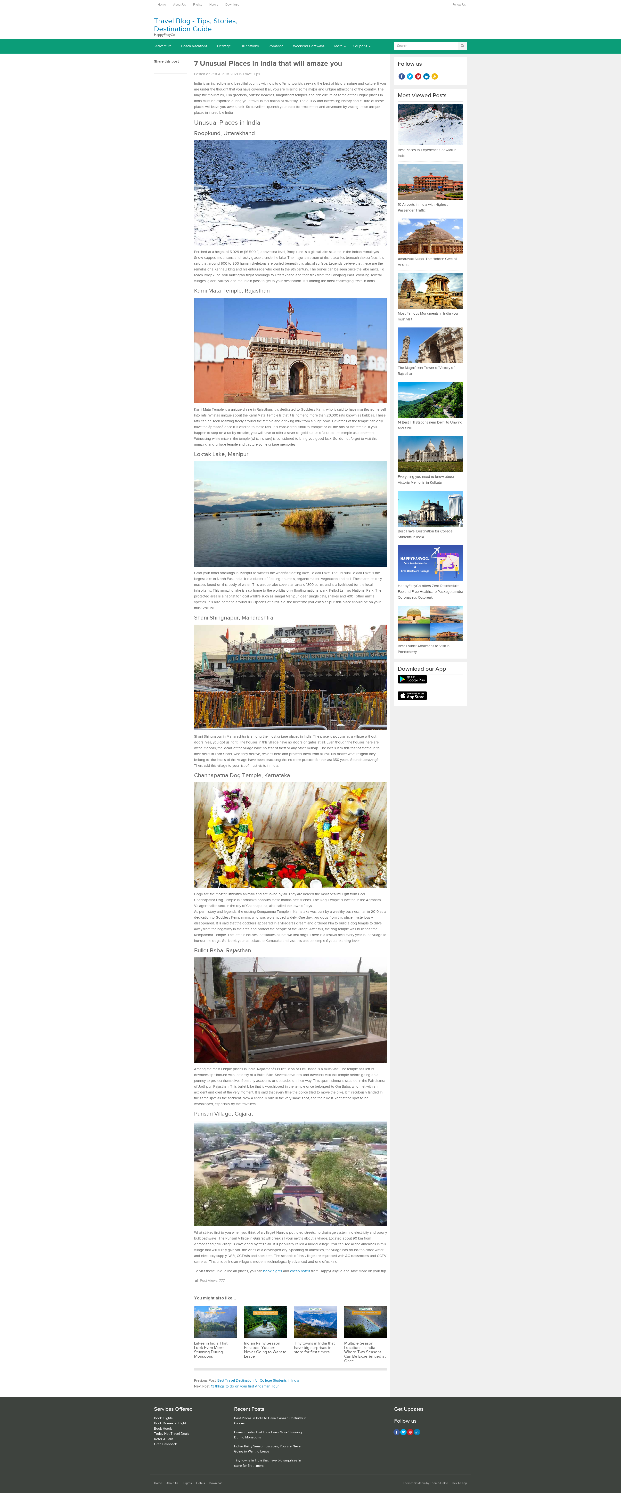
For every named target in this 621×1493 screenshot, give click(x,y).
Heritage (224, 46)
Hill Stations (249, 46)
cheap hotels (300, 1271)
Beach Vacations (194, 46)
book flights (272, 1271)
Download (232, 5)
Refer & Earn (163, 1439)
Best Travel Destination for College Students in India (258, 1381)
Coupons (360, 46)
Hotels (213, 5)
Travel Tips (251, 74)
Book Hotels (163, 1429)
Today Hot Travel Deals (171, 1434)
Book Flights (163, 1418)
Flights (197, 5)
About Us (179, 5)
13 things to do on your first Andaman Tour (245, 1386)
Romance (276, 46)
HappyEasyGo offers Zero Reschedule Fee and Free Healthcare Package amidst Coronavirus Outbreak (430, 592)
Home (162, 5)
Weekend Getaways (309, 46)
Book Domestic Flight (170, 1423)
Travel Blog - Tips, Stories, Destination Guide (195, 25)
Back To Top (459, 1483)
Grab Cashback (165, 1444)
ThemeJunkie (439, 1483)
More (338, 46)
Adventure (163, 46)
